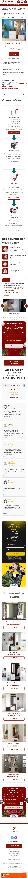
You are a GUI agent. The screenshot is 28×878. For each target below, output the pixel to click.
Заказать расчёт (14, 54)
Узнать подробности (23, 83)
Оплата (21, 280)
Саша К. (10, 443)
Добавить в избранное (14, 859)
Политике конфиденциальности (14, 558)
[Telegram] (12, 585)
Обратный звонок (14, 845)
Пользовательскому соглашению (15, 559)
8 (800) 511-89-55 (15, 121)
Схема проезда (14, 855)
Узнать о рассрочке (14, 197)
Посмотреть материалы (14, 362)
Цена (5, 280)
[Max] (15, 585)
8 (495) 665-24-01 (15, 123)
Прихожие (12, 8)
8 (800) (14, 842)
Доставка (14, 280)
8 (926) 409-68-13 (15, 126)
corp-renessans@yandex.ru (14, 849)
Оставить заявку (14, 132)
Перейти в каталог (14, 230)
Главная (5, 8)
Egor (9, 499)
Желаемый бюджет (15, 340)
